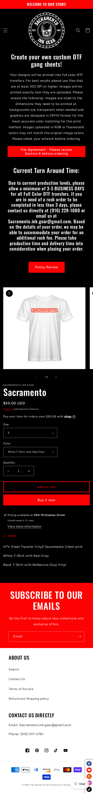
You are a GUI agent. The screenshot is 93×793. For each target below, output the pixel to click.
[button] (5, 30)
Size (6, 424)
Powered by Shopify (61, 785)
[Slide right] (56, 377)
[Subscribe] (79, 636)
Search (14, 669)
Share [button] (12, 536)
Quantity (9, 462)
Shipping (8, 409)
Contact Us (17, 679)
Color (7, 443)
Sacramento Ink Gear (40, 785)
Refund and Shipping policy (29, 699)
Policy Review (46, 267)
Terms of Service (21, 689)
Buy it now (46, 500)
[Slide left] (37, 377)
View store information (24, 526)
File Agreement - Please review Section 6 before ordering (46, 152)
